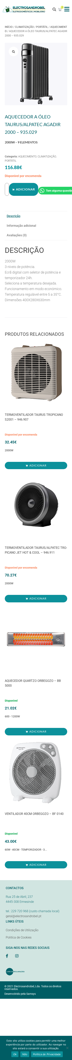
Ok (15, 1054)
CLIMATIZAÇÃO (24, 26)
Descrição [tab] (13, 216)
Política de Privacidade (47, 1054)
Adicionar (25, 189)
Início (9, 26)
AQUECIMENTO (27, 156)
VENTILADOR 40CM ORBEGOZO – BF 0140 (34, 814)
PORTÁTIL (42, 26)
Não (24, 1054)
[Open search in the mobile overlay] (54, 9)
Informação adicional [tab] (21, 225)
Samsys (31, 993)
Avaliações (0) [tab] (17, 235)
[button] (66, 9)
